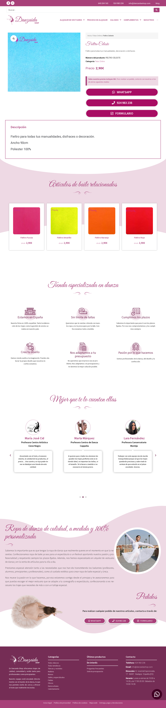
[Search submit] (157, 10)
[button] (13, 38)
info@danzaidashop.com (139, 3)
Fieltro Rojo (139, 237)
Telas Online (97, 36)
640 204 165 (103, 3)
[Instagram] (12, 3)
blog (158, 3)
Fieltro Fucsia (26, 237)
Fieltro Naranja (102, 237)
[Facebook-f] (8, 3)
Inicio (89, 36)
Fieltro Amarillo (64, 237)
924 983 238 (118, 3)
